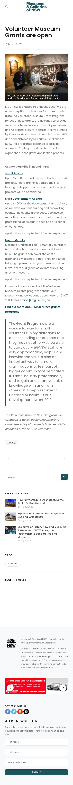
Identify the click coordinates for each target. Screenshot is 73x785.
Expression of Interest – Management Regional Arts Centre (41, 515)
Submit (36, 772)
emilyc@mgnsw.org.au (35, 300)
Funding (11, 442)
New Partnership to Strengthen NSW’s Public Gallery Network (41, 501)
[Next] (62, 687)
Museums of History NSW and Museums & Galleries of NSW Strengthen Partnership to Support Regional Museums (42, 532)
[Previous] (10, 687)
